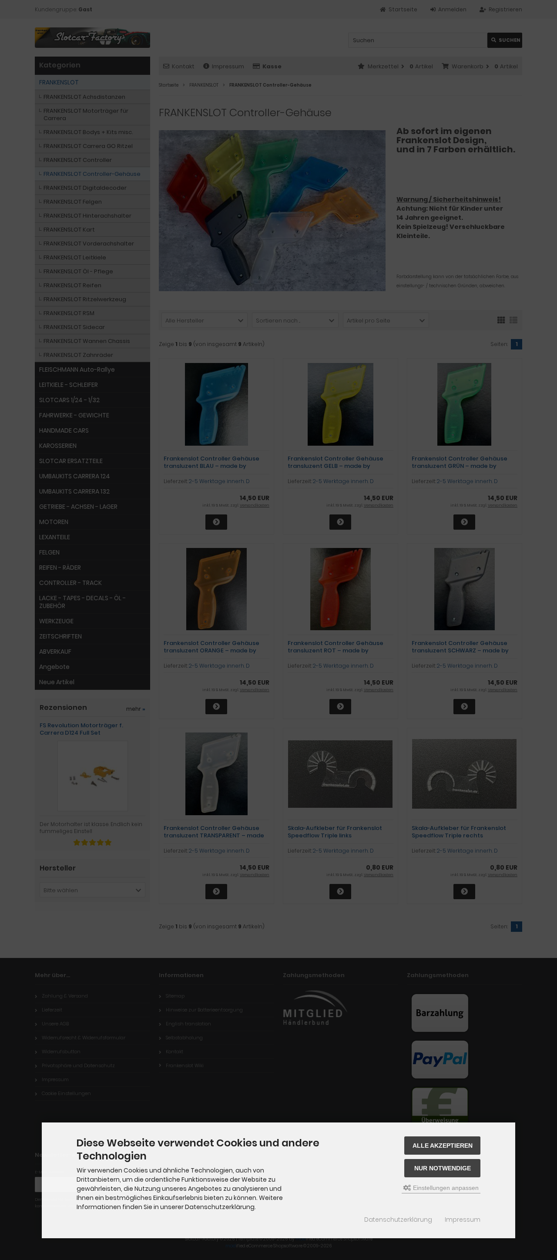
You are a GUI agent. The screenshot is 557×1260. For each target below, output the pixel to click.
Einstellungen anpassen (445, 1187)
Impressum (462, 1219)
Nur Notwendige (442, 1168)
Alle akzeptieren (443, 1145)
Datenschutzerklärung (398, 1219)
